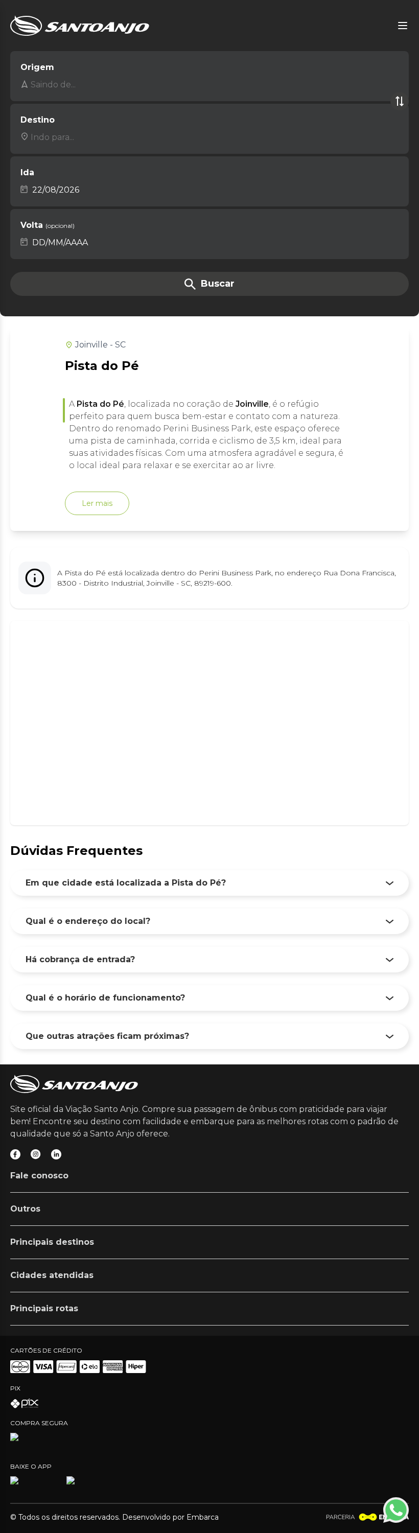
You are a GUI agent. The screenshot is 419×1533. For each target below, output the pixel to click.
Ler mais (97, 503)
